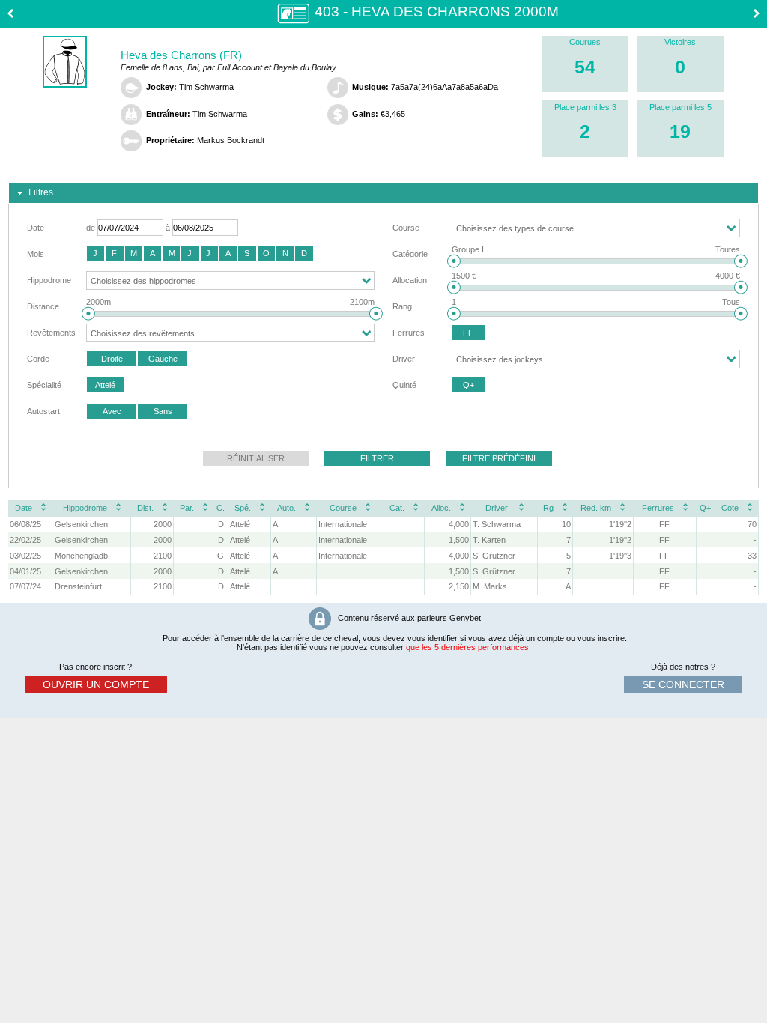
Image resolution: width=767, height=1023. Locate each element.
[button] (95, 254)
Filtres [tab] (40, 192)
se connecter (683, 684)
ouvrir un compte (96, 684)
